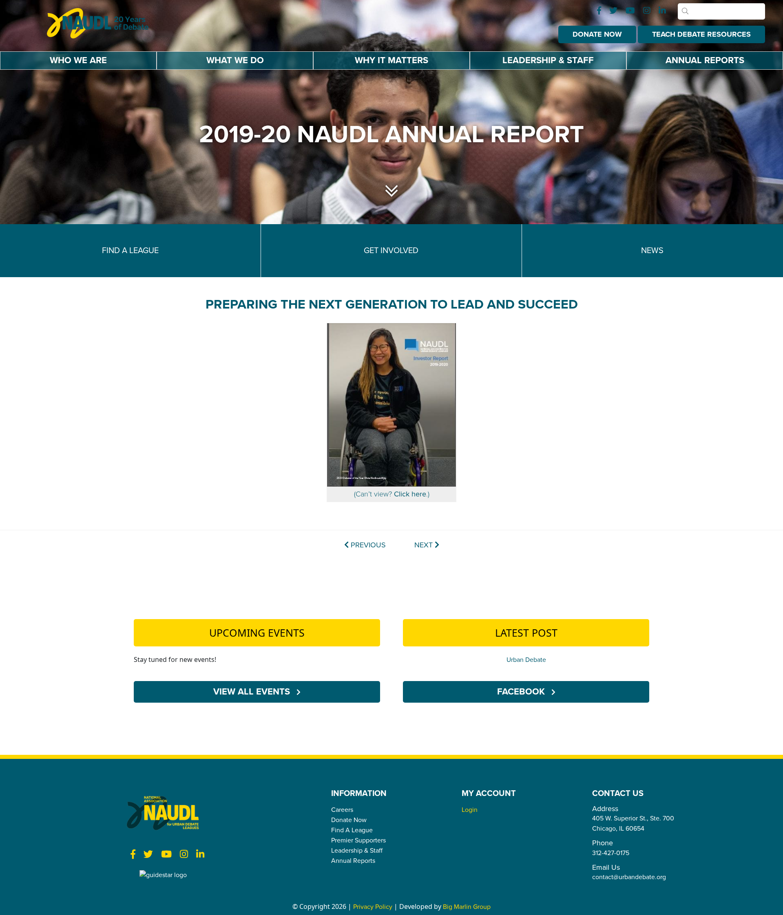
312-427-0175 (610, 853)
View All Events (252, 691)
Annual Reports (705, 60)
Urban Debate (526, 660)
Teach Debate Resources (701, 34)
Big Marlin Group (467, 907)
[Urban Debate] (104, 23)
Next (424, 544)
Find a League (130, 251)
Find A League (352, 830)
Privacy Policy (372, 907)
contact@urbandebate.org (629, 877)
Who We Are (78, 60)
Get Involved (391, 251)
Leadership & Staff (548, 60)
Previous (367, 544)
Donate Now (597, 34)
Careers (342, 810)
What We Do (235, 60)
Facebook (522, 691)
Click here (410, 493)
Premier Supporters (358, 840)
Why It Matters (391, 60)
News (652, 251)
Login (470, 810)
